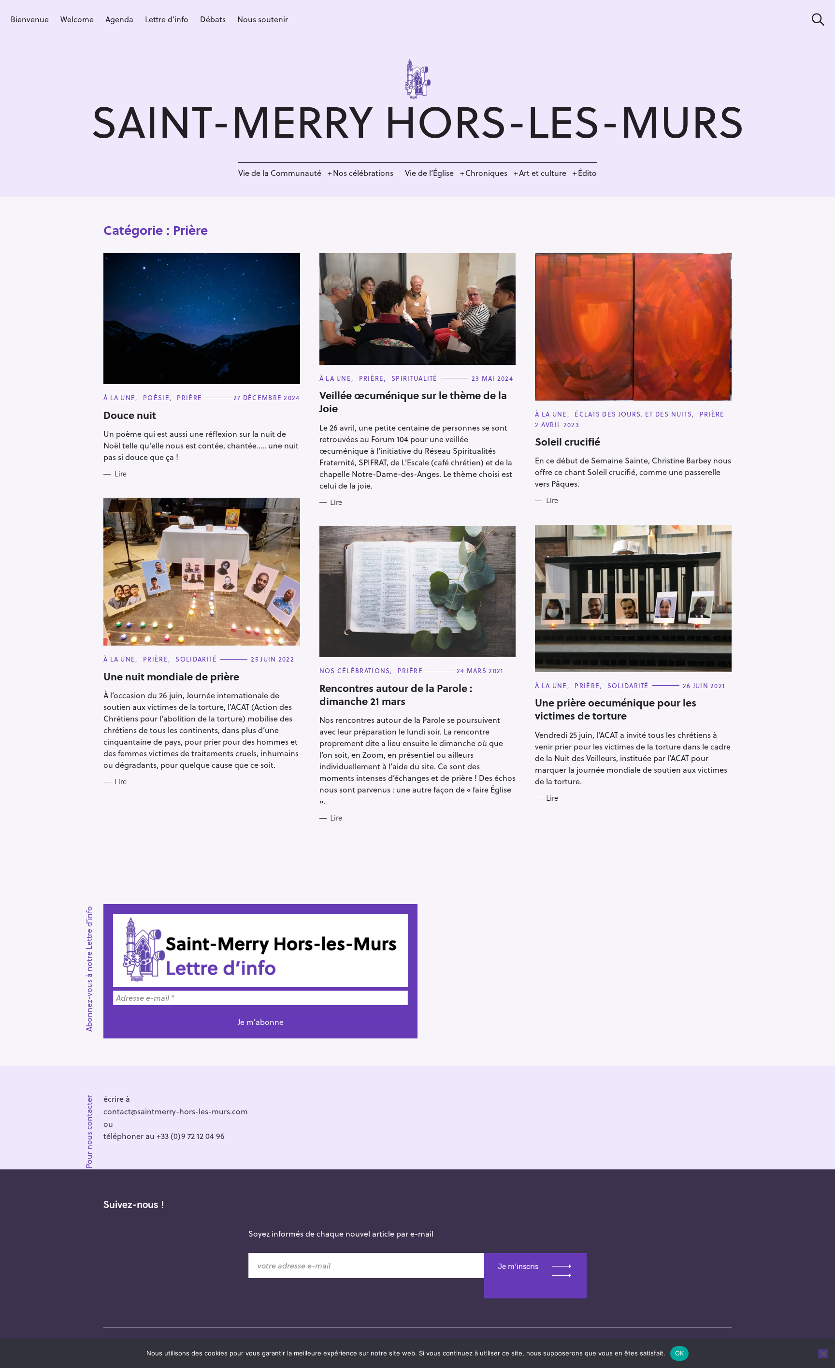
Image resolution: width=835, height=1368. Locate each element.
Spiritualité (414, 378)
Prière (189, 397)
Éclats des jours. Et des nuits (633, 413)
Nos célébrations (363, 172)
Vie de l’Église (429, 172)
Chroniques (486, 172)
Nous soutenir (262, 19)
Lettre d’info (166, 19)
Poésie (156, 397)
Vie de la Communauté (279, 172)
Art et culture (542, 172)
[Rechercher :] (814, 19)
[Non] (823, 1353)
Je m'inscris (518, 1266)
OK (679, 1353)
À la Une (119, 397)
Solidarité (196, 658)
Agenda (119, 19)
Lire (121, 474)
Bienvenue (30, 19)
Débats (213, 19)
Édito (587, 172)
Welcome (77, 19)
